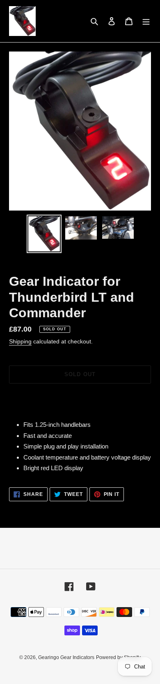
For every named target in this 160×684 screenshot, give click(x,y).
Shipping (20, 341)
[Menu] (146, 21)
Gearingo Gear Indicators (66, 657)
